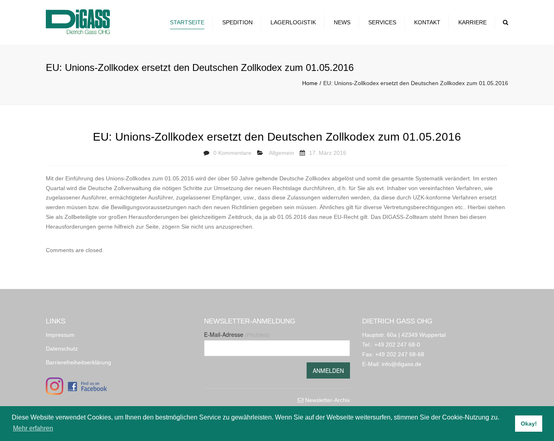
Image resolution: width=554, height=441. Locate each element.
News (342, 22)
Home (310, 83)
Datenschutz (62, 348)
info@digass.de (401, 364)
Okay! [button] (529, 423)
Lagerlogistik (293, 22)
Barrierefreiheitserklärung (78, 362)
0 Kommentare (232, 153)
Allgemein (281, 153)
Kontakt (427, 22)
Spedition (237, 22)
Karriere (472, 22)
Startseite (187, 22)
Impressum (60, 335)
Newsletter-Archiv (326, 400)
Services (382, 22)
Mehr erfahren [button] (33, 428)
